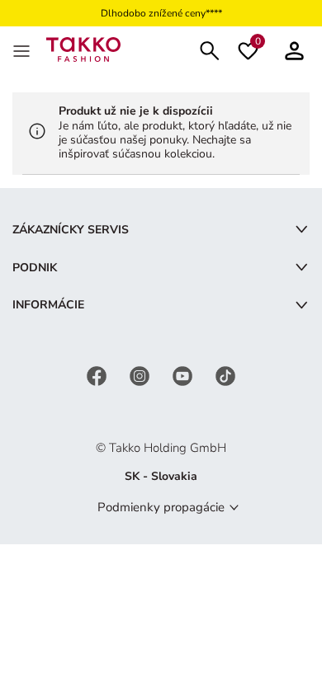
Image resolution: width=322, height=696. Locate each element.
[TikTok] (225, 375)
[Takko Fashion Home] (83, 48)
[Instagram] (141, 375)
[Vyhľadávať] (210, 49)
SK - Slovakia (161, 476)
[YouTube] (184, 375)
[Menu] (23, 49)
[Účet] (294, 49)
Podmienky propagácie (161, 507)
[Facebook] (98, 375)
